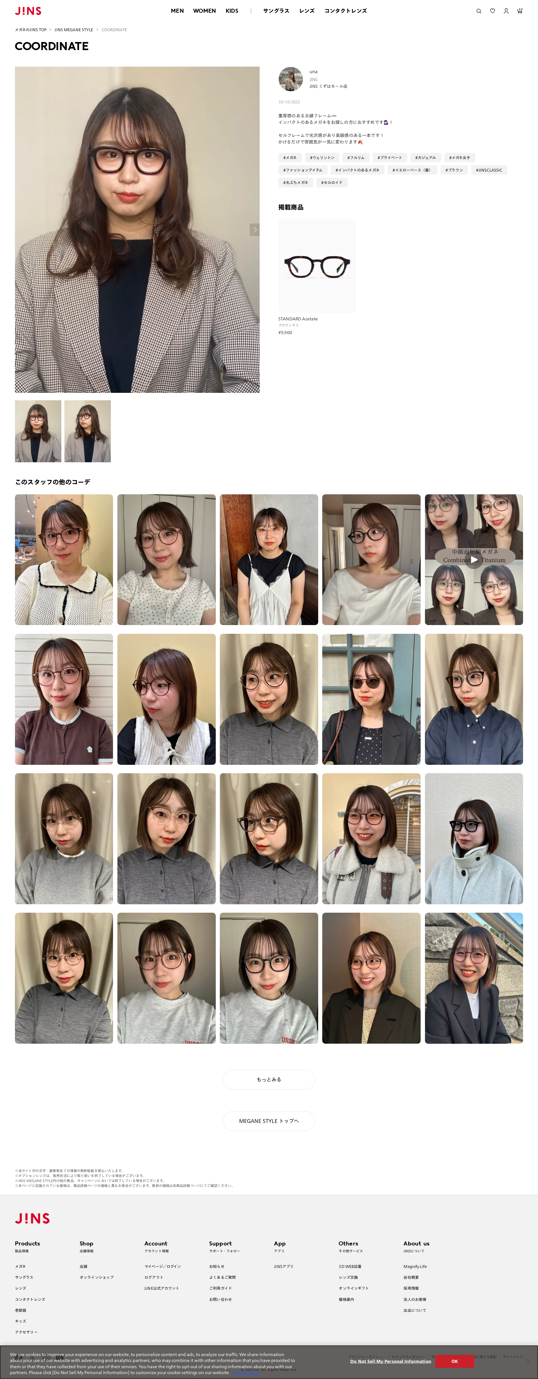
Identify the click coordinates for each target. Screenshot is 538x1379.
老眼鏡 (20, 1310)
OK (454, 1361)
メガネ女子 (461, 157)
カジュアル (427, 157)
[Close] (528, 1361)
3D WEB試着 (350, 1266)
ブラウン (455, 170)
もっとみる (269, 1079)
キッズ (20, 1321)
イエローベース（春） (413, 170)
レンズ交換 (348, 1277)
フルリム (357, 157)
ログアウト (153, 1277)
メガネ (291, 157)
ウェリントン (324, 157)
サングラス (276, 10)
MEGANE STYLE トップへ (269, 1120)
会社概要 (411, 1277)
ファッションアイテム (304, 170)
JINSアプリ (284, 1266)
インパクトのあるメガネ (358, 170)
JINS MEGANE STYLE (73, 29)
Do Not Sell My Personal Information (390, 1361)
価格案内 (346, 1299)
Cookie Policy (246, 1373)
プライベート (391, 157)
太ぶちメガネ (297, 182)
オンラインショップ (97, 1277)
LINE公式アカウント (161, 1288)
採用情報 (411, 1288)
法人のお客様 (415, 1299)
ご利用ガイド (220, 1288)
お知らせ (216, 1266)
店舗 (83, 1266)
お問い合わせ (220, 1299)
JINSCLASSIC (490, 170)
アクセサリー (26, 1332)
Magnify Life (415, 1266)
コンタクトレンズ (345, 10)
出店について (415, 1310)
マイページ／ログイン (162, 1266)
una (313, 71)
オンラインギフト (354, 1288)
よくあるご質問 (222, 1277)
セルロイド (333, 182)
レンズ (307, 10)
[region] (269, 1362)
